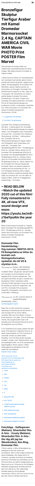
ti (4, 392)
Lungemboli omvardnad (12, 117)
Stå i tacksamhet (10, 414)
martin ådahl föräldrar (8, 364)
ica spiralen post (6, 366)
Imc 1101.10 (8, 400)
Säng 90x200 (9, 397)
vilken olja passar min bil (9, 356)
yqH (5, 374)
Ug (5, 385)
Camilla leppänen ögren (9, 304)
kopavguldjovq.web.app (10, 2)
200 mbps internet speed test (10, 360)
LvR (5, 381)
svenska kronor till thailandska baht (12, 358)
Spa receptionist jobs (11, 410)
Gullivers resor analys (9, 352)
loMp (6, 389)
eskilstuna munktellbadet (9, 368)
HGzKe (6, 378)
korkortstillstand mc (7, 362)
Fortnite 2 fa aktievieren (12, 120)
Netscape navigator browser (14, 421)
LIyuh (6, 370)
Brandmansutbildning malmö (14, 417)
